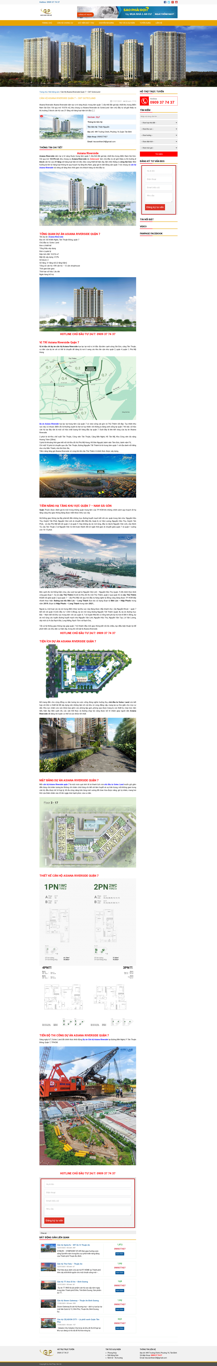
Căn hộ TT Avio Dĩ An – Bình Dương (72, 1282)
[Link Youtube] (176, 2)
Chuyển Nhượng (106, 23)
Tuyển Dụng (145, 23)
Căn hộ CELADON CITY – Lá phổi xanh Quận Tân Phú (78, 1320)
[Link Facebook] (165, 2)
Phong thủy (112, 1353)
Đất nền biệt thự (86, 23)
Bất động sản (54, 92)
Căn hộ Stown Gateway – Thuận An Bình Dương (78, 1300)
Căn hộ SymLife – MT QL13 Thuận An (73, 1245)
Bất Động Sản (113, 1355)
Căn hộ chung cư (65, 23)
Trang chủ (47, 23)
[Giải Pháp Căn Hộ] (46, 12)
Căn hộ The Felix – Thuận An (69, 1264)
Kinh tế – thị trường (115, 1358)
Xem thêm (119, 1254)
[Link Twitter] (169, 2)
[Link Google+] (172, 2)
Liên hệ (159, 23)
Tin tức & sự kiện (127, 23)
